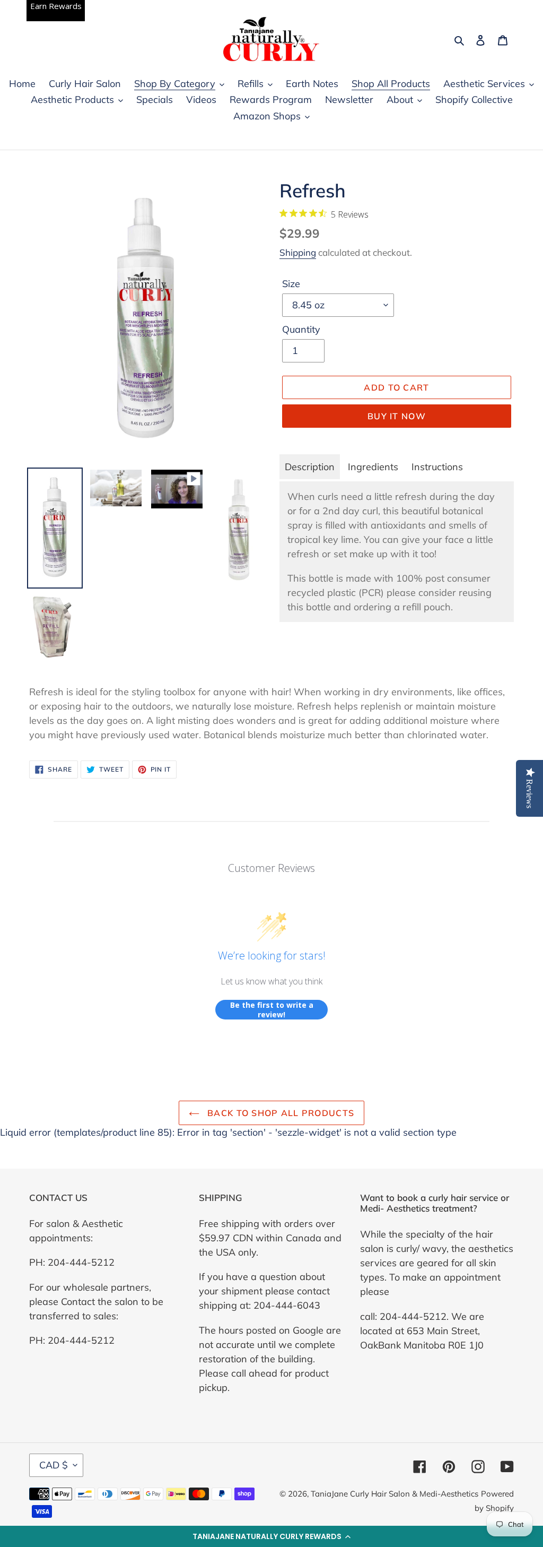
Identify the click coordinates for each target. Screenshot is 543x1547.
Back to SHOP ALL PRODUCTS (279, 1113)
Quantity (301, 329)
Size (291, 284)
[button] (271, 1536)
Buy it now (396, 416)
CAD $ (53, 1465)
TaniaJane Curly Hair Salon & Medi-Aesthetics (394, 1494)
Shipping (297, 252)
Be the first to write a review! (271, 1009)
